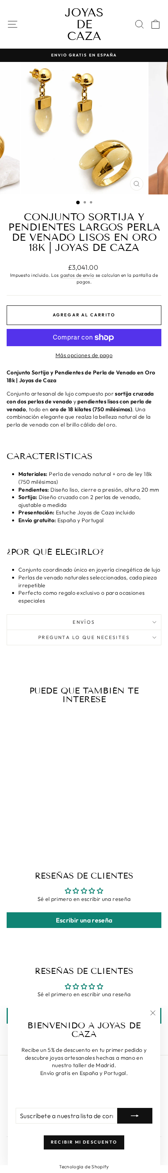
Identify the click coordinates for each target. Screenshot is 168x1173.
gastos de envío (77, 275)
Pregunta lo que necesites (84, 637)
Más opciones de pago (84, 355)
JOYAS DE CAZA (84, 24)
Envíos (84, 622)
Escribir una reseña (84, 920)
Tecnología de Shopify (84, 1166)
